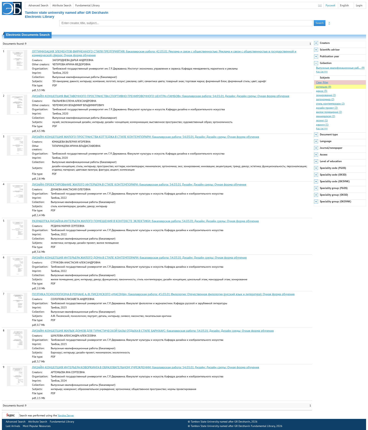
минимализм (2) (325, 116)
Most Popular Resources (37, 426)
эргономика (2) (325, 99)
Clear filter (322, 82)
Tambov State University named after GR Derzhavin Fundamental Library (233, 426)
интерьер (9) (323, 86)
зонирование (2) (326, 95)
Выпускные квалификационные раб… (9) (340, 67)
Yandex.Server (66, 415)
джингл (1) (322, 124)
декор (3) (321, 91)
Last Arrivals (13, 426)
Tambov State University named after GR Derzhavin (220, 421)
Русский (330, 5)
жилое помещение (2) (329, 112)
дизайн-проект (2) (327, 108)
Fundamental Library (87, 5)
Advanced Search (38, 5)
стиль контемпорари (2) (330, 103)
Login (359, 5)
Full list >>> (322, 71)
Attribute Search (61, 5)
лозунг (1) (322, 120)
